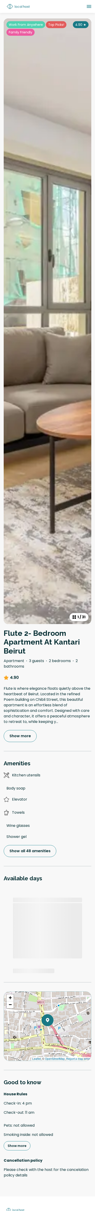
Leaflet (36, 1059)
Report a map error (78, 1059)
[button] (53, 1032)
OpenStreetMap (55, 1059)
